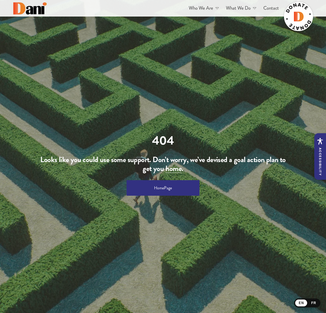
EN (301, 303)
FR (313, 303)
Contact (271, 8)
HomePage (163, 188)
